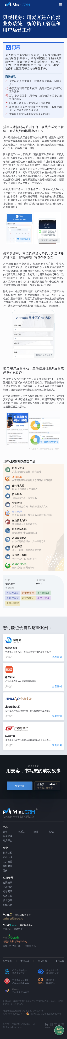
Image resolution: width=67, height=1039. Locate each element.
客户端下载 (14, 945)
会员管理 (7, 836)
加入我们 (42, 961)
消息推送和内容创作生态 (15, 941)
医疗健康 (7, 865)
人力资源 (7, 861)
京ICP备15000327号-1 (14, 1013)
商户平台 (7, 840)
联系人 (21, 831)
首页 (5, 945)
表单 (5, 831)
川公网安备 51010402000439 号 (45, 1013)
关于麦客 (7, 961)
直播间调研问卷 (49, 441)
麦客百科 (7, 929)
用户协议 (59, 961)
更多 (5, 870)
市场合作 (24, 961)
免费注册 (20, 785)
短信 (51, 831)
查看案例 (57, 657)
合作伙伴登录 (29, 945)
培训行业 (7, 857)
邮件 (36, 831)
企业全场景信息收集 (13, 918)
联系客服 (18, 929)
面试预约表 (23, 239)
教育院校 (7, 852)
